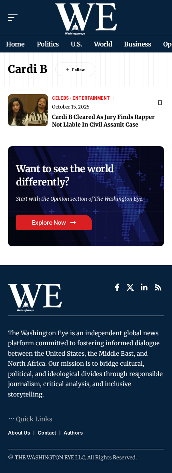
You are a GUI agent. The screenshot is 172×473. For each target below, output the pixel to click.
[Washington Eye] (86, 17)
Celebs (60, 98)
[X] (130, 287)
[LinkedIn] (144, 287)
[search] (158, 17)
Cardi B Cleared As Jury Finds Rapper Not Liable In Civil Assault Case (103, 121)
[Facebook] (117, 287)
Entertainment (91, 98)
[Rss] (158, 287)
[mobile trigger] (15, 17)
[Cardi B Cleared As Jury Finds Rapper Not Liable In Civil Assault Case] (28, 110)
